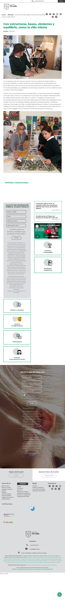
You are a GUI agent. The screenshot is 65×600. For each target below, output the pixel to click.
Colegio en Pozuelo (20, 557)
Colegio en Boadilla (52, 559)
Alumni (16, 475)
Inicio (4, 15)
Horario (4, 490)
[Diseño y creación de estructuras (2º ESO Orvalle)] (32, 172)
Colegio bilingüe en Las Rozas (46, 555)
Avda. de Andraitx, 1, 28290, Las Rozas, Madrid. (34, 553)
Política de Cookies (42, 567)
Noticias (11, 15)
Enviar (16, 238)
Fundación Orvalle (48, 475)
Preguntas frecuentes (23, 496)
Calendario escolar (7, 489)
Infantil (19, 486)
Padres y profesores (38, 487)
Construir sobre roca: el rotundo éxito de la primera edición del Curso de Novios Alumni (47, 206)
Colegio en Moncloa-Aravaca (28, 559)
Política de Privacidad (30, 567)
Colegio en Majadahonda (33, 557)
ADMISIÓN (23, 483)
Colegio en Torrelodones (41, 559)
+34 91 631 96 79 (39, 1)
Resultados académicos (24, 493)
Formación (20, 488)
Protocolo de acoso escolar (33, 569)
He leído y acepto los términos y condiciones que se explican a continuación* (16, 232)
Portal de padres (6, 495)
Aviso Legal (20, 567)
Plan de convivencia (18, 569)
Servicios (19, 490)
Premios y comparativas (23, 494)
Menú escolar (5, 486)
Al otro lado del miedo (38, 489)
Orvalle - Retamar (6, 494)
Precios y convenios (22, 491)
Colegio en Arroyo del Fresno (47, 557)
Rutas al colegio (6, 487)
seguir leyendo (56, 210)
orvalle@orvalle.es (35, 549)
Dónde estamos (6, 499)
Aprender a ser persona (38, 490)
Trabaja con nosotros (8, 497)
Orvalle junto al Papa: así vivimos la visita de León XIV (47, 217)
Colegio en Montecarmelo (14, 559)
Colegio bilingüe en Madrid (29, 555)
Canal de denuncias (47, 569)
